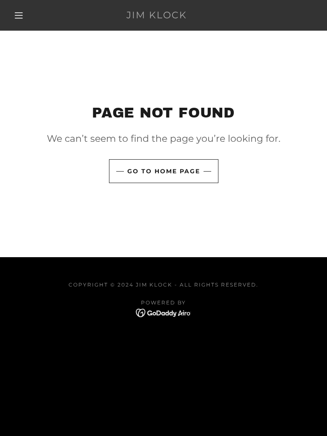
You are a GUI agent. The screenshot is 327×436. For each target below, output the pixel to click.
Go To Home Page (163, 171)
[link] (157, 16)
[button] (18, 15)
